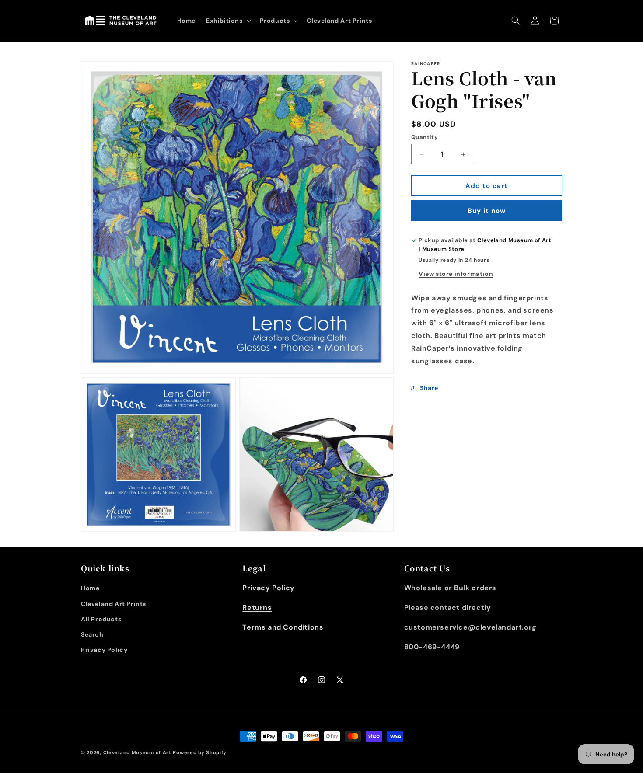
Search (92, 634)
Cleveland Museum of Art (137, 752)
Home (90, 588)
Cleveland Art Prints (113, 604)
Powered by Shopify (200, 752)
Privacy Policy (104, 650)
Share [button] (429, 388)
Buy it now (487, 210)
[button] (228, 20)
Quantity (424, 137)
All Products (101, 619)
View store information (456, 273)
